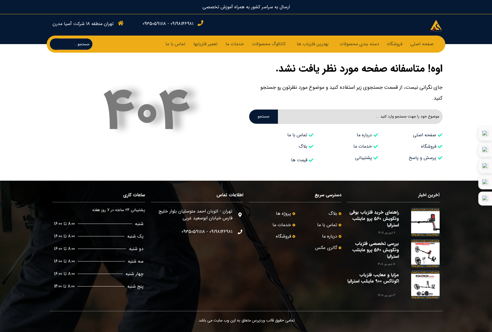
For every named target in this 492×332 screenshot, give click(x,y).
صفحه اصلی (422, 44)
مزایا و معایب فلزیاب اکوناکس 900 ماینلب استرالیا (373, 278)
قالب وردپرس (263, 320)
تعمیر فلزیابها (205, 44)
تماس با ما (175, 44)
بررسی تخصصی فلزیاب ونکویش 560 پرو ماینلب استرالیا (375, 250)
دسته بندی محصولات (359, 44)
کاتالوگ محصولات (269, 44)
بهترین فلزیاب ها (313, 44)
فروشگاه (394, 44)
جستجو (263, 116)
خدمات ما (235, 44)
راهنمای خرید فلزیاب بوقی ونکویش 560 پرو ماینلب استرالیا (374, 219)
